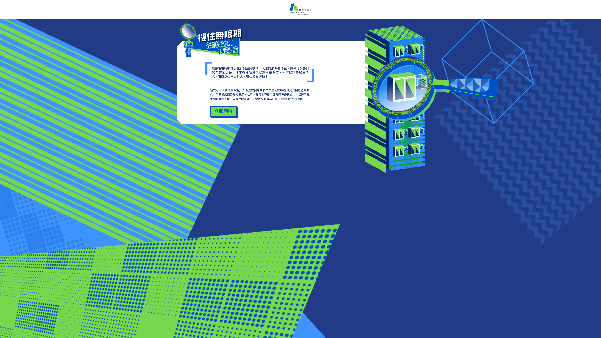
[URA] (300, 9)
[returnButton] (213, 40)
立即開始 (223, 111)
